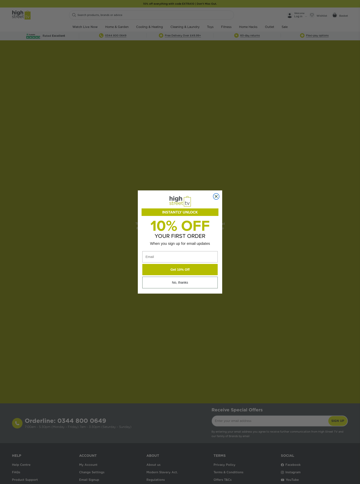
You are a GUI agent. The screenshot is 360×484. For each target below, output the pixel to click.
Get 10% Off (180, 269)
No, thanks (180, 282)
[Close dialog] (216, 196)
